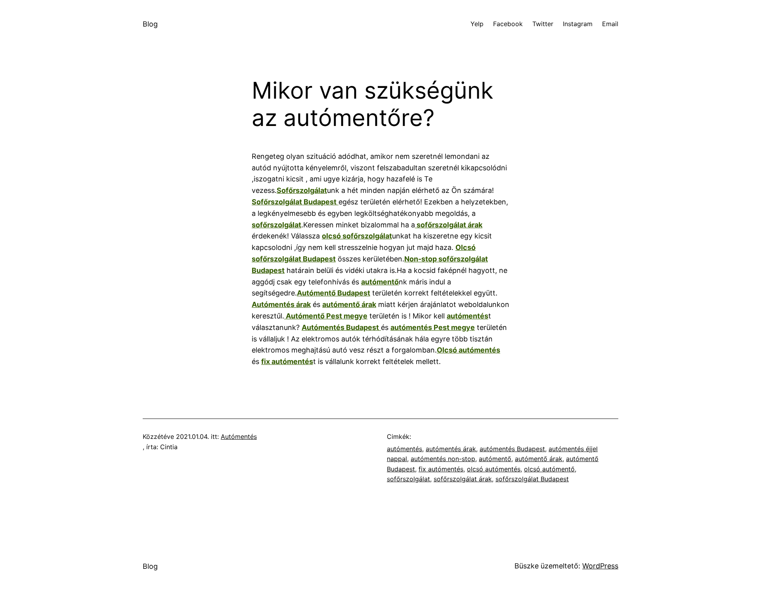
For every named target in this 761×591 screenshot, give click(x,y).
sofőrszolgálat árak (463, 479)
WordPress (600, 566)
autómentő (495, 459)
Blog (150, 24)
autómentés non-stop (443, 459)
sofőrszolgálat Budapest (532, 479)
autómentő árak (538, 459)
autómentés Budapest (512, 449)
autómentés (404, 449)
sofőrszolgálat (408, 479)
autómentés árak (451, 449)
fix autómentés (441, 469)
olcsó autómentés (493, 469)
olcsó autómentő (549, 469)
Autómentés (239, 436)
